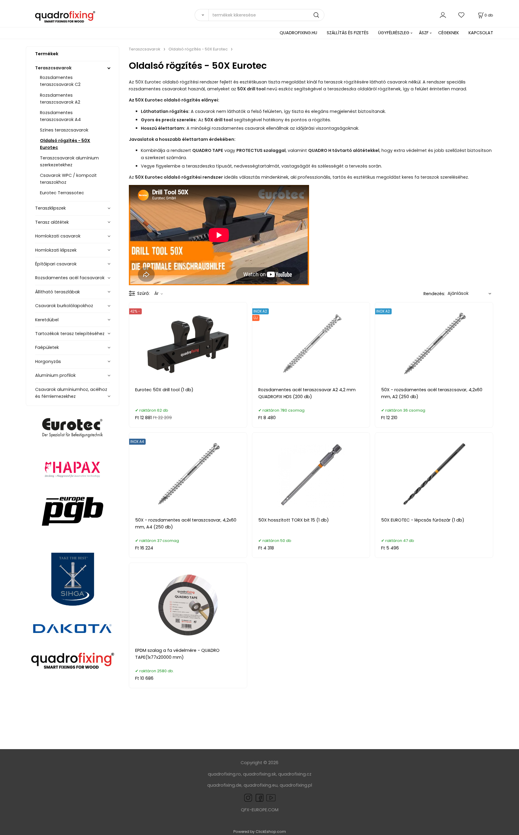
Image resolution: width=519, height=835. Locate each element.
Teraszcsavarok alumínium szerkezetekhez (69, 161)
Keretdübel (47, 320)
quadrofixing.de (224, 785)
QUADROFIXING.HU (298, 33)
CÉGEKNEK (448, 33)
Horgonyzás (48, 362)
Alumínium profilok (55, 375)
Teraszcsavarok (53, 68)
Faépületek (47, 347)
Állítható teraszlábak (57, 292)
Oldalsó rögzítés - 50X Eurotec (65, 144)
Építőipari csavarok (56, 264)
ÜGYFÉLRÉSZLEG (393, 33)
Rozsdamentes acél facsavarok (70, 278)
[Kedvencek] (461, 15)
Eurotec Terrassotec (62, 193)
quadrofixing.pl (296, 785)
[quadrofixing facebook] (258, 797)
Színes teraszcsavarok (64, 130)
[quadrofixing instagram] (248, 797)
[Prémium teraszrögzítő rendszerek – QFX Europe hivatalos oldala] (72, 660)
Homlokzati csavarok (57, 236)
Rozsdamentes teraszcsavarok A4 (60, 116)
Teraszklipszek (50, 208)
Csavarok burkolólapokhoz (64, 306)
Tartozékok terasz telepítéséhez (70, 334)
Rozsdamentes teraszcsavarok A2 (60, 98)
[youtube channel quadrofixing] (270, 797)
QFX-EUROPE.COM (259, 810)
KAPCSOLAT (481, 33)
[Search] (201, 15)
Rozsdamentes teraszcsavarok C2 (60, 80)
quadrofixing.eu (261, 785)
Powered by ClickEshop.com (259, 831)
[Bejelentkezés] (442, 15)
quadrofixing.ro (224, 774)
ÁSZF (424, 33)
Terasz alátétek (52, 222)
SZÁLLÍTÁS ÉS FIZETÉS (348, 33)
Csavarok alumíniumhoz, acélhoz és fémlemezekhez (71, 392)
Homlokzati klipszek (56, 250)
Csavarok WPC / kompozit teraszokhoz (68, 178)
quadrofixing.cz (294, 774)
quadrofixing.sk (259, 774)
